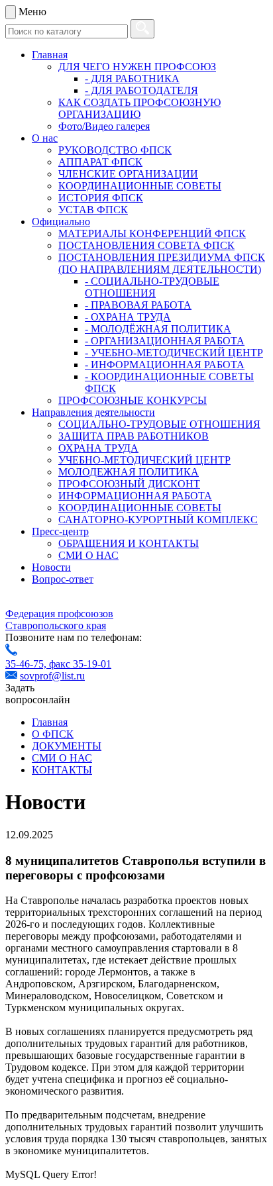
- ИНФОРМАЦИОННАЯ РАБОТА (165, 364)
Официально (61, 221)
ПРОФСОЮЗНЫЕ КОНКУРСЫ (132, 400)
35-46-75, (27, 663)
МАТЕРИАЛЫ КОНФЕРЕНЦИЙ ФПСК (152, 233)
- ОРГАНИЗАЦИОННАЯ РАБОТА (165, 340)
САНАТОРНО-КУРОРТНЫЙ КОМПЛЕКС (158, 519)
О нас (45, 138)
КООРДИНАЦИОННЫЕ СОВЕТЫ (139, 185)
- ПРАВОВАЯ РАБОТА (138, 305)
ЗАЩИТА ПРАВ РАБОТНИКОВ (133, 436)
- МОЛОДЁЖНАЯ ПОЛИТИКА (158, 328)
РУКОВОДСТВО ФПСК (115, 150)
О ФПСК (53, 734)
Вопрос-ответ (62, 579)
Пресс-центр (60, 531)
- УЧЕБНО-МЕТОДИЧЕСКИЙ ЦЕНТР (174, 352)
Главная (50, 54)
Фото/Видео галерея (104, 126)
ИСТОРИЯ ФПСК (100, 197)
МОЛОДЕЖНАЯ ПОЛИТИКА (128, 471)
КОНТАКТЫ (62, 769)
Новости (51, 567)
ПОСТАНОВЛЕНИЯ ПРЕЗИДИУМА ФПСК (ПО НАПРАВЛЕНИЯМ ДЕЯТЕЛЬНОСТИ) (161, 263)
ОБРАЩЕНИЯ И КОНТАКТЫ (128, 543)
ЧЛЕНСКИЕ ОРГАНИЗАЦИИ (128, 173)
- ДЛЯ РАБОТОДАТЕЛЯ (141, 90)
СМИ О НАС (88, 555)
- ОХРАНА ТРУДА (128, 316)
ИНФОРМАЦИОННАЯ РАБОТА (135, 495)
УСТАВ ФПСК (93, 209)
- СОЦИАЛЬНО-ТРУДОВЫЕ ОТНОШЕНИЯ (152, 287)
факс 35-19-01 (80, 663)
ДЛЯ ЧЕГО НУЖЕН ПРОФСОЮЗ (137, 66)
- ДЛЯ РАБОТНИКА (132, 78)
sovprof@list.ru (52, 675)
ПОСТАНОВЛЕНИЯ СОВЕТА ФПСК (146, 245)
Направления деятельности (93, 412)
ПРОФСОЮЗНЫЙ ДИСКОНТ (129, 483)
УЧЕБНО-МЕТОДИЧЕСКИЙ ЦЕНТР (144, 460)
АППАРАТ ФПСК (100, 162)
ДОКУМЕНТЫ (66, 746)
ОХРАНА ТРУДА (98, 448)
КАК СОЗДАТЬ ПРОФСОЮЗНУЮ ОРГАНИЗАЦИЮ (139, 108)
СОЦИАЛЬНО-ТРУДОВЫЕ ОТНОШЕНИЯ (159, 424)
